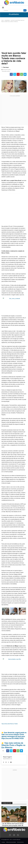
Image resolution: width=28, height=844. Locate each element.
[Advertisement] (14, 37)
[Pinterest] (18, 74)
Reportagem (6, 67)
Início (2, 20)
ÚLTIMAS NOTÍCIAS (6, 803)
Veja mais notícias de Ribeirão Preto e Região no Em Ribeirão (13, 745)
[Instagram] (14, 835)
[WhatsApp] (21, 74)
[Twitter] (14, 74)
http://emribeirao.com (7, 758)
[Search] (25, 10)
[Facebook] (11, 74)
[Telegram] (25, 74)
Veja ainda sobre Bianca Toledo (9, 724)
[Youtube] (10, 761)
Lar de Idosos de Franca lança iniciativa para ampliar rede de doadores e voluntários (12, 825)
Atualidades (14, 14)
